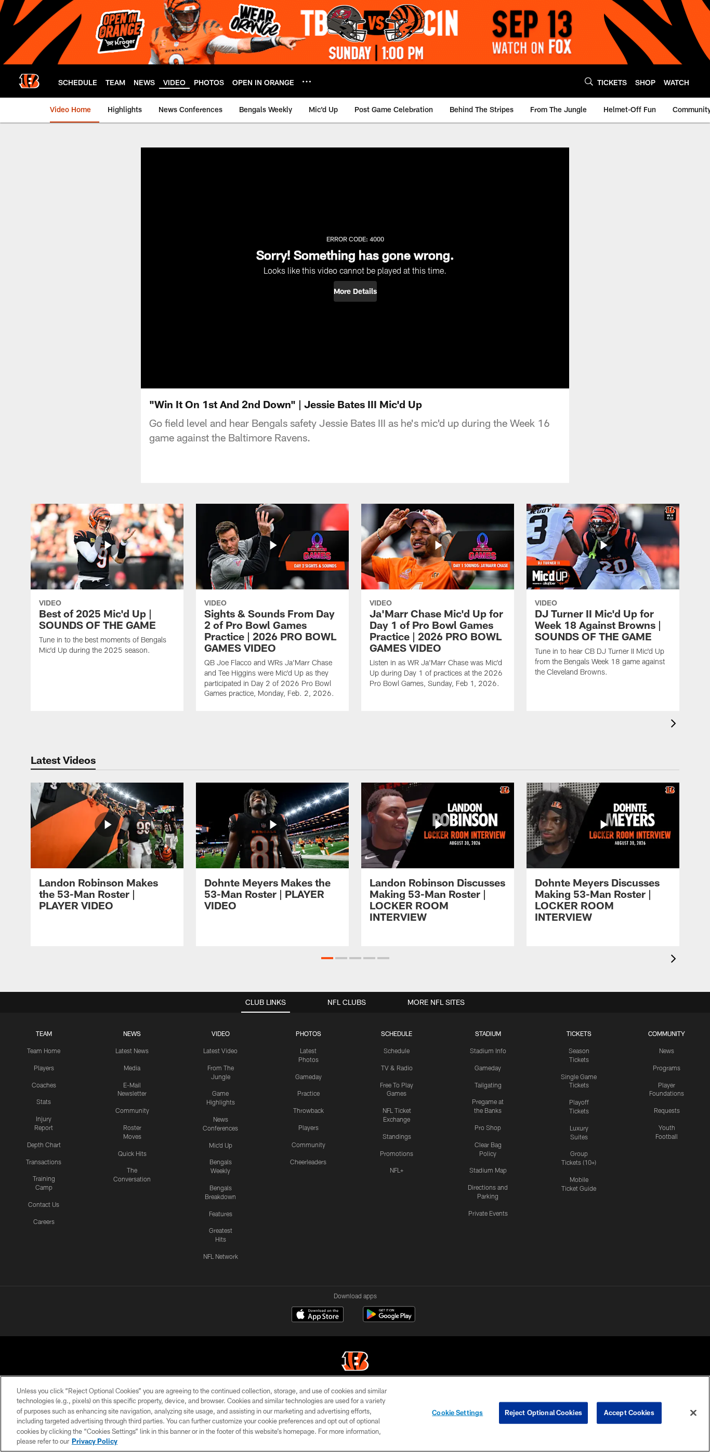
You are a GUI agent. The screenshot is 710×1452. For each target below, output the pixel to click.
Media (132, 1067)
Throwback (308, 1110)
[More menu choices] (307, 81)
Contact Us (43, 1204)
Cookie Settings (457, 1412)
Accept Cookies (629, 1412)
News (666, 1050)
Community (132, 1110)
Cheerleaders (308, 1161)
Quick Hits (132, 1153)
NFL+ (396, 1170)
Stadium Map (488, 1170)
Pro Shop (488, 1127)
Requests (667, 1110)
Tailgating (488, 1084)
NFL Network (220, 1256)
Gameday (308, 1076)
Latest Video (220, 1050)
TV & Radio (397, 1067)
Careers (44, 1221)
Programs (666, 1067)
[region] (355, 1414)
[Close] (693, 1413)
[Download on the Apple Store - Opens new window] (317, 1315)
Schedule (397, 1050)
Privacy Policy (94, 1441)
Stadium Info (488, 1050)
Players (44, 1067)
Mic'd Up (220, 1145)
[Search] (589, 81)
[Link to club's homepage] (29, 81)
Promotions (396, 1153)
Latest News (132, 1050)
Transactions (43, 1161)
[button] (355, 291)
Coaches (44, 1084)
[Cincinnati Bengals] (355, 1362)
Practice (308, 1093)
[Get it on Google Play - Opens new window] (389, 1319)
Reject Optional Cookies (543, 1412)
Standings (397, 1136)
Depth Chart (44, 1144)
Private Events (488, 1213)
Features (220, 1213)
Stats (43, 1101)
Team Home (43, 1050)
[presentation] (675, 724)
